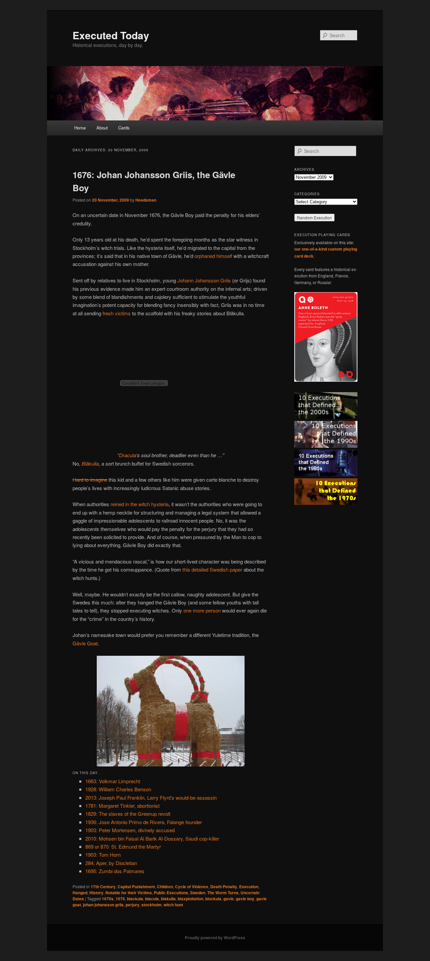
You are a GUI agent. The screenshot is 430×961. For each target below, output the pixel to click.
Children (165, 887)
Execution (248, 887)
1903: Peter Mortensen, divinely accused (130, 830)
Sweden (197, 893)
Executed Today (111, 35)
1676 (120, 899)
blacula (152, 899)
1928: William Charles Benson (118, 789)
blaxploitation (190, 899)
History (96, 893)
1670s (108, 899)
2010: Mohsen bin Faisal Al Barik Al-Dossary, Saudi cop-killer (152, 838)
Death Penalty (223, 887)
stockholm (151, 905)
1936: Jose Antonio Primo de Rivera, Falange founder (143, 821)
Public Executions (171, 893)
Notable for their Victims (128, 893)
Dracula (127, 455)
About (102, 127)
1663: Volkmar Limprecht (112, 781)
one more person (202, 610)
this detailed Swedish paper (212, 569)
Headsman (145, 200)
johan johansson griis (103, 905)
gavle (228, 899)
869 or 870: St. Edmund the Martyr (123, 846)
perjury (132, 905)
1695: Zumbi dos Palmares (114, 870)
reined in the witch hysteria (140, 504)
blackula (135, 899)
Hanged (80, 893)
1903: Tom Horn (103, 854)
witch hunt (173, 905)
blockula (213, 899)
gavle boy (245, 899)
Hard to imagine (90, 479)
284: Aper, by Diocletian (111, 862)
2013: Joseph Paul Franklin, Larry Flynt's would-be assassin (151, 797)
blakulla (168, 899)
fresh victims (116, 313)
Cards (124, 127)
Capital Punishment (136, 887)
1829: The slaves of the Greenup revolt (127, 813)
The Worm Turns (223, 893)
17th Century (103, 887)
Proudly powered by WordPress (215, 938)
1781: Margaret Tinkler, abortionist (122, 805)
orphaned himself (213, 255)
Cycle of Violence (191, 887)
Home (80, 127)
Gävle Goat (85, 643)
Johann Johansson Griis (204, 280)
